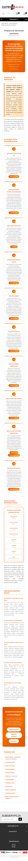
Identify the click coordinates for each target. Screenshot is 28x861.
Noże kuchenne (14, 729)
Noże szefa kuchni (14, 176)
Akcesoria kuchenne (13, 489)
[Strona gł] (13, 7)
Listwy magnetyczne (13, 455)
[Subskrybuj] (20, 819)
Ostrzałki (13, 741)
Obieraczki (13, 246)
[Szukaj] (8, 13)
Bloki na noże (14, 452)
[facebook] (13, 846)
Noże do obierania (14, 418)
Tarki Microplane (14, 318)
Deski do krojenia (14, 212)
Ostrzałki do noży (14, 283)
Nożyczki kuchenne (14, 351)
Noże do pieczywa (14, 385)
